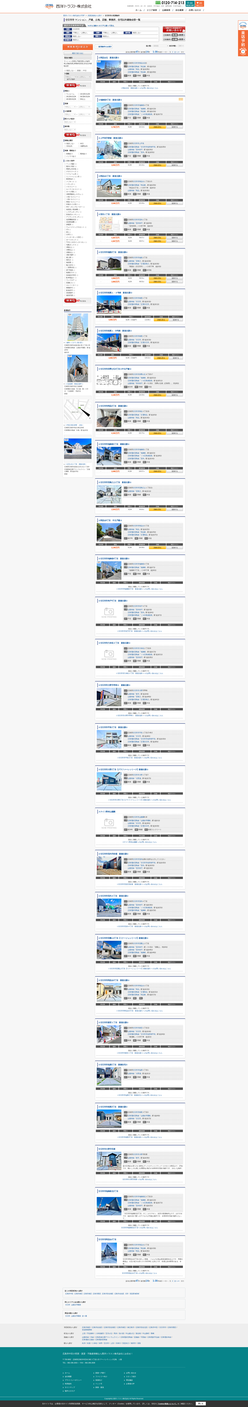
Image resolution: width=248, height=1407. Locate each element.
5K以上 (82, 99)
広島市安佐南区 (107, 1294)
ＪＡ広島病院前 (146, 114)
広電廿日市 (145, 304)
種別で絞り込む (77, 53)
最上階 (69, 257)
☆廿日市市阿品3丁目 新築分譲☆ (113, 406)
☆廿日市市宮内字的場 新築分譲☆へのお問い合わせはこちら (139, 884)
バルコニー (71, 187)
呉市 (127, 1294)
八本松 (94, 1343)
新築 (78, 70)
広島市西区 (97, 1294)
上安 (84, 1333)
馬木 (116, 1333)
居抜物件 (70, 293)
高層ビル (70, 283)
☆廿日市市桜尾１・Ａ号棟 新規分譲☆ (115, 293)
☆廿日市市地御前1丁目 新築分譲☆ (114, 444)
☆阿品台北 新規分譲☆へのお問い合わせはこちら (139, 88)
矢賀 (88, 1343)
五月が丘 (109, 1333)
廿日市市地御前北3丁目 (108, 1191)
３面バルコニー (73, 199)
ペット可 (98, 1384)
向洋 (83, 1343)
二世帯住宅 (71, 267)
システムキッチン (73, 212)
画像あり (69, 154)
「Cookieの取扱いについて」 (167, 1404)
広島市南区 (88, 1294)
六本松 (141, 648)
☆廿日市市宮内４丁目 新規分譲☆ (113, 896)
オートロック (72, 240)
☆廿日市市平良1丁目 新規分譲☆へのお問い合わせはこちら (139, 758)
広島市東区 (78, 1294)
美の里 (122, 1333)
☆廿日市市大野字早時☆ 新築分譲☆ (114, 685)
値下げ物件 (71, 79)
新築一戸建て (100, 1373)
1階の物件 (71, 255)
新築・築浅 (99, 1387)
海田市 (133, 1343)
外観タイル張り (73, 204)
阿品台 (141, 181)
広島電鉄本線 (166, 1337)
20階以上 (70, 252)
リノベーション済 (73, 177)
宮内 (142, 152)
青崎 (152, 1333)
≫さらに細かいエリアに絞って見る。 (101, 26)
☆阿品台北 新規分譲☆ (108, 58)
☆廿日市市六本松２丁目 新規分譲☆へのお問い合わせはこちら (139, 673)
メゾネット (71, 182)
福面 (140, 258)
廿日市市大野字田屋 (106, 1149)
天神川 (118, 1343)
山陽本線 (131, 69)
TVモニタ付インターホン (76, 242)
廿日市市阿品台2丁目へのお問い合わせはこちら (139, 1273)
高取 (139, 1343)
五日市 (106, 1343)
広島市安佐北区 (142, 1327)
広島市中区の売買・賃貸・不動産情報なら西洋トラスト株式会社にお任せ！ (98, 1354)
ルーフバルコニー (73, 189)
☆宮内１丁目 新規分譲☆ (109, 214)
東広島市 (130, 1327)
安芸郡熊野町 (87, 1330)
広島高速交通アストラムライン (107, 1337)
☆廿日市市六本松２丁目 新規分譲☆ (114, 643)
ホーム (67, 1373)
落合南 (138, 1333)
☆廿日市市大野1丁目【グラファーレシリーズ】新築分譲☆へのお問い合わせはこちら (139, 800)
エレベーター (72, 285)
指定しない (70, 70)
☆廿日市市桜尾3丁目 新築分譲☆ (113, 1107)
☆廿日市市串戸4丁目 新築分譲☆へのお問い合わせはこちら (139, 631)
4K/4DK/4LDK (71, 99)
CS (68, 230)
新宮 (140, 1028)
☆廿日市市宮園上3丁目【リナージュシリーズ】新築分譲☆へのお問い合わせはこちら (139, 969)
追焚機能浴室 (72, 219)
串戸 (140, 606)
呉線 (92, 1337)
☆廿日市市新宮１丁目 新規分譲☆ (113, 1022)
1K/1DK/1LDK (85, 94)
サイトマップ (70, 1387)
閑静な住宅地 (72, 169)
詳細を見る (157, 127)
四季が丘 (142, 374)
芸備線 (137, 1337)
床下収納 (70, 270)
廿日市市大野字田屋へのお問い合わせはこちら (139, 1179)
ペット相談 (71, 164)
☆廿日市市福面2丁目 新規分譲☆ (113, 252)
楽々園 (84, 1316)
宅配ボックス (72, 245)
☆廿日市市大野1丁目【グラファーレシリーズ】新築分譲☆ (123, 769)
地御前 (141, 105)
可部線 (143, 1337)
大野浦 (138, 778)
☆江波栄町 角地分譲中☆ (74, 384)
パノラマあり (71, 156)
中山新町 (146, 1333)
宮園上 (141, 943)
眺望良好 (70, 179)
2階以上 (70, 247)
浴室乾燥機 (71, 222)
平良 (140, 733)
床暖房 (69, 224)
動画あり (83, 154)
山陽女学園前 (146, 820)
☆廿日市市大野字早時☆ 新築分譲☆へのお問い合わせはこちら (139, 715)
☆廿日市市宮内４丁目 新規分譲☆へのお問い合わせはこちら (139, 926)
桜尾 (140, 298)
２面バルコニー (73, 197)
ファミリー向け (101, 1376)
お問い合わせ (131, 1373)
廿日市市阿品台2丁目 (107, 1239)
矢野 (100, 1343)
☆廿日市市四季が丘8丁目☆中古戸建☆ (114, 369)
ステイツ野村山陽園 (106, 812)
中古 (84, 70)
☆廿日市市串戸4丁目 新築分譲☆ (113, 601)
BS (68, 232)
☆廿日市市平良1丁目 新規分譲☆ (113, 727)
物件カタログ (70, 1391)
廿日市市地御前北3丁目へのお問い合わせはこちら (139, 1228)
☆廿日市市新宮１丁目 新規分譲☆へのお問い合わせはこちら (139, 1053)
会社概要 (68, 1376)
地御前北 (142, 1197)
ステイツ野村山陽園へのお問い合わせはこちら (139, 842)
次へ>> (176, 52)
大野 (140, 690)
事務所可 (70, 288)
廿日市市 (136, 63)
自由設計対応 (72, 275)
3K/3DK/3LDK (85, 97)
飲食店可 (70, 290)
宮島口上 (142, 488)
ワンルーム (70, 94)
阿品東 (143, 66)
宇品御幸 (90, 1333)
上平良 (141, 143)
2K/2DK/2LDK (71, 97)
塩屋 (140, 1070)
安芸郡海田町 (134, 1294)
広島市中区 (69, 1294)
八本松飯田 (99, 1333)
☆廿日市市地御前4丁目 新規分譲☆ (114, 559)
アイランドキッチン (74, 217)
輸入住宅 (70, 265)
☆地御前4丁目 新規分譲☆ (110, 100)
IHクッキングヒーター (75, 207)
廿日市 (138, 302)
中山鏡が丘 (130, 1333)
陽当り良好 (71, 166)
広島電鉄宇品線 (154, 1337)
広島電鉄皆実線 (101, 1340)
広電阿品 (144, 415)
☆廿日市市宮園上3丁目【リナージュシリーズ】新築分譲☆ (123, 938)
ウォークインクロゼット (76, 227)
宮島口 (138, 261)
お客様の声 (130, 1384)
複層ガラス (71, 272)
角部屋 (69, 262)
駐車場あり (71, 278)
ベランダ (70, 184)
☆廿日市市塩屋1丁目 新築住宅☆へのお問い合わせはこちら (139, 1095)
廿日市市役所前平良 (148, 147)
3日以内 (69, 146)
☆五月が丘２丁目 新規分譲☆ (75, 464)
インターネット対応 (74, 237)
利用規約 (68, 1384)
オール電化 (71, 192)
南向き (69, 260)
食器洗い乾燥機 (73, 209)
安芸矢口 (125, 1343)
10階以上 (70, 250)
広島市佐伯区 (119, 1294)
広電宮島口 (145, 264)
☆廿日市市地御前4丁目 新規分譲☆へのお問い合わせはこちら (139, 589)
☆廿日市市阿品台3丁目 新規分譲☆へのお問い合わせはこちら (139, 1011)
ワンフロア (71, 280)
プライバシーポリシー (73, 1380)
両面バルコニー (73, 202)
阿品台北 (142, 63)
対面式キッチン (73, 214)
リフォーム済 (72, 174)
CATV (69, 235)
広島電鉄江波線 (88, 1340)
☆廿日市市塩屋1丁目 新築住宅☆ (113, 1065)
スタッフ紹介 (131, 1376)
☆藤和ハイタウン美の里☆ (74, 343)
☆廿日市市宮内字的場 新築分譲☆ (113, 854)
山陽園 (141, 817)
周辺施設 (129, 1380)
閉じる (200, 1404)
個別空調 (70, 295)
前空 (137, 694)
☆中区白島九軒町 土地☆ (74, 425)
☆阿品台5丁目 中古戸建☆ (110, 520)
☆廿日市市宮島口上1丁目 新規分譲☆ (114, 482)
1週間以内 (84, 146)
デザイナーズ (72, 171)
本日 (81, 143)
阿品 (137, 69)
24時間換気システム (74, 194)
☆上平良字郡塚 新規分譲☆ (110, 138)
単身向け (98, 1380)
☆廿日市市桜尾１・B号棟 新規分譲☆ (115, 331)
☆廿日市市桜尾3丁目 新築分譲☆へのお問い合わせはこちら (139, 1137)
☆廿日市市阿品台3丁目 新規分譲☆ (114, 980)
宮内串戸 (139, 150)
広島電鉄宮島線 (133, 66)
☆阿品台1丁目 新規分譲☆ (110, 176)
